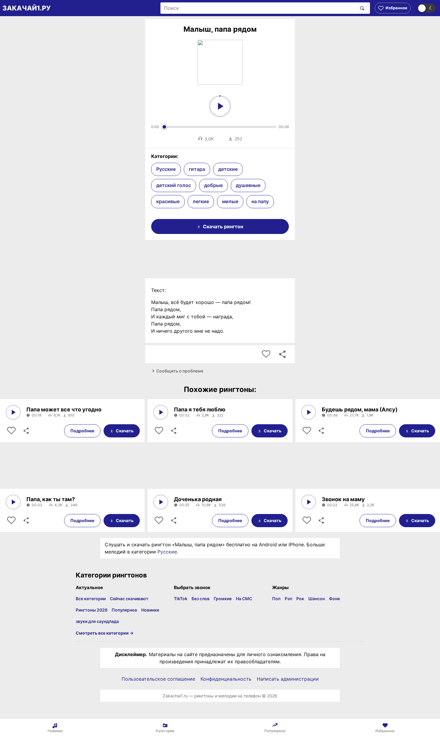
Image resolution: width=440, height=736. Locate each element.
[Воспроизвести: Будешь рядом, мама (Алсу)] (308, 412)
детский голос (173, 185)
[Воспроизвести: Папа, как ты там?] (13, 502)
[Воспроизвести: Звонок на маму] (308, 502)
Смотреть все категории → (104, 632)
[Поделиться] (25, 430)
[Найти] (361, 8)
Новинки (150, 609)
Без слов (201, 598)
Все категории (91, 598)
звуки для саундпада (97, 621)
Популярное (124, 609)
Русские (166, 169)
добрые (213, 185)
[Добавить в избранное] (266, 354)
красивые (168, 201)
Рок (300, 598)
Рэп (288, 598)
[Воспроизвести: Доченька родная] (160, 502)
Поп (276, 598)
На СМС (244, 598)
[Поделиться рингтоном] (282, 354)
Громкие (223, 598)
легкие (201, 201)
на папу (260, 201)
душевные (248, 185)
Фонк (334, 598)
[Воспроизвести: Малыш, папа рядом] (220, 106)
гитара (197, 169)
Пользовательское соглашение (158, 679)
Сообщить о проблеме (179, 370)
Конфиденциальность (226, 679)
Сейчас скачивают (129, 598)
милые (230, 201)
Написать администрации (288, 679)
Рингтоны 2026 (91, 609)
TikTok (180, 598)
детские (228, 169)
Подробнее (82, 430)
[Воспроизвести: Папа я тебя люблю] (160, 412)
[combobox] (258, 8)
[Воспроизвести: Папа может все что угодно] (13, 412)
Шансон (316, 598)
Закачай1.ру (26, 8)
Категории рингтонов (111, 575)
